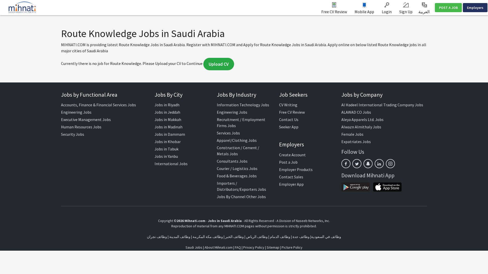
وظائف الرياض (257, 236)
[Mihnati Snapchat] (368, 163)
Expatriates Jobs (356, 141)
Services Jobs (228, 132)
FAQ (238, 247)
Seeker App (288, 126)
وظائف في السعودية (326, 236)
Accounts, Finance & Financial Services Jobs (98, 104)
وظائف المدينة (179, 236)
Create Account (292, 154)
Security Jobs (72, 134)
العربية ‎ (424, 11)
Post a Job (288, 162)
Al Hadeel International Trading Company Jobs (382, 104)
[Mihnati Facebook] (345, 163)
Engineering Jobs (76, 112)
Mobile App (364, 11)
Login (387, 11)
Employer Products (296, 169)
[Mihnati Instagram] (390, 163)
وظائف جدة (301, 236)
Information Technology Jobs (243, 104)
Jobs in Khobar (168, 141)
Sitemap (273, 247)
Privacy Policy (253, 247)
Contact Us (288, 119)
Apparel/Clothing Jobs (237, 140)
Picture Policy (292, 247)
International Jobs (171, 163)
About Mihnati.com (219, 247)
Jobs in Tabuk (166, 148)
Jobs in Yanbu (166, 156)
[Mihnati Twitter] (356, 163)
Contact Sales (291, 176)
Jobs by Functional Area (89, 94)
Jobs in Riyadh (167, 104)
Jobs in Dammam (170, 134)
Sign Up (406, 11)
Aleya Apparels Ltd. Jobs (362, 119)
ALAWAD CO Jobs (356, 112)
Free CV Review (334, 11)
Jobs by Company (362, 94)
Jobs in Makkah (168, 119)
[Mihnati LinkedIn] (379, 163)
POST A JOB (448, 7)
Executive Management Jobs (86, 119)
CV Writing (288, 104)
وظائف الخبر (234, 236)
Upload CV (219, 64)
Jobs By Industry (236, 94)
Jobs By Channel (231, 196)
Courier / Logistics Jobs (237, 168)
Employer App (291, 184)
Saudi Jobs (194, 247)
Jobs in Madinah (168, 126)
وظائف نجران (157, 236)
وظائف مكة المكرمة (208, 236)
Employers (475, 7)
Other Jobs (256, 196)
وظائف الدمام (280, 236)
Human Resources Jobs (81, 126)
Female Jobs (352, 134)
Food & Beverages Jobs (237, 175)
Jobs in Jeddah (167, 112)
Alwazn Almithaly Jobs (361, 126)
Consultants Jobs (232, 161)
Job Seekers (293, 94)
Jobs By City (168, 94)
